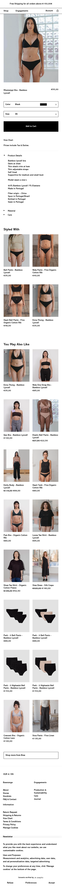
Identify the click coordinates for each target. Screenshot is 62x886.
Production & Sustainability (40, 791)
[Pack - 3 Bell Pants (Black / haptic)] (45, 616)
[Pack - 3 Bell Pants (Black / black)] (16, 616)
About (6, 790)
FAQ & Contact (9, 799)
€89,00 (7, 641)
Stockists (7, 796)
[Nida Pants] (45, 250)
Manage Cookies (10, 828)
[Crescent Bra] (16, 716)
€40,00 (36, 276)
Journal (37, 799)
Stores (6, 793)
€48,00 (7, 326)
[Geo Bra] (16, 415)
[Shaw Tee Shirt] (16, 566)
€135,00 (37, 739)
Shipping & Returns (12, 815)
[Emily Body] (16, 465)
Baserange (8, 783)
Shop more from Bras (15, 755)
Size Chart (8, 140)
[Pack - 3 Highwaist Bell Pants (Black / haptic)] (45, 666)
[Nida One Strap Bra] (45, 365)
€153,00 (8, 691)
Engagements (40, 783)
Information (8, 805)
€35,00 (7, 276)
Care (36, 796)
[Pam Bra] (16, 515)
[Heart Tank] (45, 465)
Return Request (10, 812)
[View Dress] (45, 566)
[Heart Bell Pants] (16, 300)
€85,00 (36, 391)
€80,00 (36, 491)
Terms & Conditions (12, 821)
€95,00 (36, 541)
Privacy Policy (9, 825)
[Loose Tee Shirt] (45, 515)
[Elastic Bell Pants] (45, 415)
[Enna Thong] (45, 300)
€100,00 (8, 438)
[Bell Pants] (16, 250)
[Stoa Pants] (45, 716)
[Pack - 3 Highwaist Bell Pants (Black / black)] (16, 666)
